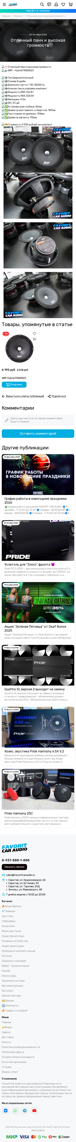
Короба (6, 970)
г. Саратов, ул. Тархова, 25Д (23, 886)
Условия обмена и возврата (18, 1057)
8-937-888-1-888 (16, 860)
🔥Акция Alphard (11, 906)
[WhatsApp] (15, 1111)
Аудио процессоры (13, 936)
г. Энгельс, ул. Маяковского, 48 (24, 889)
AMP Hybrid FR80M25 (14, 378)
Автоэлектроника (12, 985)
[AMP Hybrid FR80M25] (19, 348)
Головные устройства (15, 941)
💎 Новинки (8, 911)
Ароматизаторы (11, 995)
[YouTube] (34, 1111)
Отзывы (6, 1067)
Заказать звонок (14, 866)
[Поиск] (42, 4)
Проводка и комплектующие (18, 951)
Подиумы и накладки (14, 960)
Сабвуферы (9, 921)
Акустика (7, 916)
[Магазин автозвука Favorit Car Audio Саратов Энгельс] (13, 4)
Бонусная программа (14, 1062)
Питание (7, 955)
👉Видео (7, 1027)
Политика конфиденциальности (21, 1047)
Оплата (6, 1042)
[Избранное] (34, 333)
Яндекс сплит (10, 1072)
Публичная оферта (13, 1052)
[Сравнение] (34, 339)
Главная (6, 16)
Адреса (6, 1032)
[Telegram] (25, 1111)
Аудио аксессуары (13, 946)
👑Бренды (8, 1000)
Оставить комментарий (38, 434)
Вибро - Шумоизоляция (15, 965)
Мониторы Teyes (11, 931)
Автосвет (8, 990)
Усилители (8, 926)
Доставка (8, 1037)
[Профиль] (56, 4)
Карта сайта (38, 1130)
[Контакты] (49, 4)
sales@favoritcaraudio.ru (20, 875)
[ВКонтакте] (6, 1111)
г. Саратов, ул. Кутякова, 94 (22, 883)
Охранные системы (13, 980)
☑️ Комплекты (10, 1005)
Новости (18, 16)
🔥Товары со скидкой (14, 1010)
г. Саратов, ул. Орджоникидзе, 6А (26, 880)
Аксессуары (9, 975)
